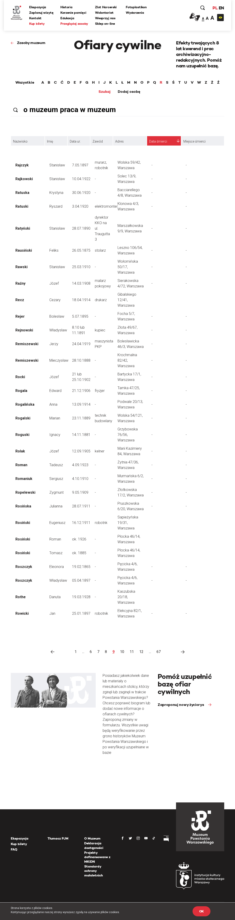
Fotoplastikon (136, 7)
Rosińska (23, 506)
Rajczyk (22, 165)
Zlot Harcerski (106, 7)
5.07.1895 (80, 316)
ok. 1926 (79, 539)
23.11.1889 (81, 418)
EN (221, 8)
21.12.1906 (81, 390)
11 (132, 652)
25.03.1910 (81, 267)
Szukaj (104, 92)
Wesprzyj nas (105, 18)
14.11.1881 (81, 434)
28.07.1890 (81, 228)
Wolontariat (104, 13)
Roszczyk (23, 567)
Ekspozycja (37, 7)
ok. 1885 (79, 553)
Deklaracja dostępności (93, 845)
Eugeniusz (57, 523)
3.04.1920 (80, 206)
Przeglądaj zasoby (74, 24)
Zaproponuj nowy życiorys (181, 704)
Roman (21, 465)
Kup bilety (37, 24)
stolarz (100, 250)
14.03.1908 (81, 283)
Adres (119, 141)
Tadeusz (56, 465)
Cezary (55, 300)
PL (215, 8)
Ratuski (21, 206)
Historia (66, 7)
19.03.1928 (81, 597)
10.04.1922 (81, 179)
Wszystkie (24, 82)
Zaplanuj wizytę (41, 13)
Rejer (20, 316)
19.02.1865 (81, 567)
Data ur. (75, 141)
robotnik (101, 613)
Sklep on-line (105, 24)
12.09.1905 (81, 451)
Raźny (20, 283)
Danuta (55, 597)
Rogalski (22, 418)
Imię (50, 141)
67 (159, 652)
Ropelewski (25, 492)
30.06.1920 (81, 192)
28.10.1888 (81, 360)
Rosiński (22, 523)
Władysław (58, 330)
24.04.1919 (81, 344)
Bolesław (56, 316)
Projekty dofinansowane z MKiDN (97, 857)
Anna (53, 404)
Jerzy (53, 344)
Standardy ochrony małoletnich (93, 870)
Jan (52, 613)
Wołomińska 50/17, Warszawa (128, 267)
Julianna (55, 506)
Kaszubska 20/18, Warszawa (126, 597)
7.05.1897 (80, 165)
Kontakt (35, 18)
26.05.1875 (81, 250)
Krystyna (56, 192)
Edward (55, 390)
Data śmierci (158, 141)
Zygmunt (56, 492)
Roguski (22, 434)
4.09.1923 (80, 465)
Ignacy (54, 434)
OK (201, 911)
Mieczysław (58, 360)
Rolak (20, 451)
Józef (54, 283)
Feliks (54, 250)
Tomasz (55, 553)
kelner (99, 451)
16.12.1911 (81, 523)
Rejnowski (24, 330)
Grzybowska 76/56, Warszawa (128, 434)
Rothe (20, 597)
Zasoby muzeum (31, 42)
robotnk (101, 523)
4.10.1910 (80, 479)
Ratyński (22, 228)
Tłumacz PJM (58, 838)
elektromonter (106, 206)
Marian (54, 418)
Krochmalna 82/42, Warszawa (127, 360)
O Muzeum (92, 838)
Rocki (20, 377)
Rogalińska (24, 404)
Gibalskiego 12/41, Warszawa (127, 300)
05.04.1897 (81, 580)
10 (122, 652)
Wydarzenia (135, 13)
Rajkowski (24, 179)
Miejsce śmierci (194, 141)
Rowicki (22, 613)
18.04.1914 (81, 300)
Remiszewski (26, 344)
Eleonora (56, 567)
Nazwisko (20, 141)
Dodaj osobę (129, 92)
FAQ (14, 849)
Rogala (21, 390)
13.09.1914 (81, 404)
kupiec (100, 330)
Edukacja (67, 18)
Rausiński (23, 250)
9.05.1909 (80, 492)
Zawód (97, 141)
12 (141, 652)
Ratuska (22, 192)
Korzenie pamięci (73, 13)
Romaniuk (23, 479)
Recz (19, 300)
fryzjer (100, 390)
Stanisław (57, 165)
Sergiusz (56, 479)
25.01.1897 (81, 613)
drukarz (101, 300)
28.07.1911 (81, 506)
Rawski (21, 267)
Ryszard (55, 206)
